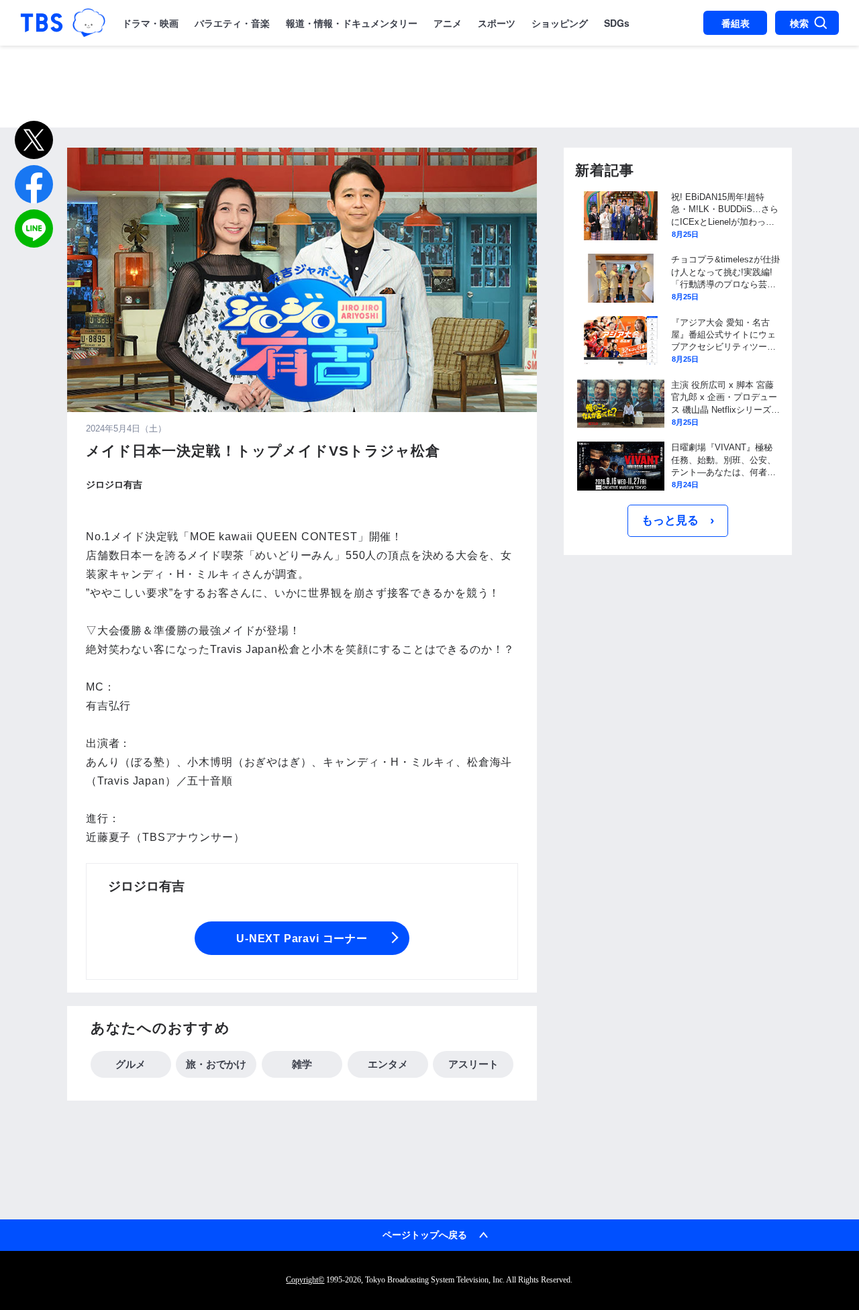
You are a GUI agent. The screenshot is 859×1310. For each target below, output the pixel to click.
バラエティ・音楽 (232, 23)
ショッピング (560, 23)
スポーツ (496, 23)
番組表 (735, 23)
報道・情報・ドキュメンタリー (351, 23)
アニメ (448, 23)
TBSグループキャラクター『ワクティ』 (88, 22)
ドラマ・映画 (150, 23)
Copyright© (305, 1279)
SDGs (616, 23)
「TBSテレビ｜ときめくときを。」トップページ (41, 23)
